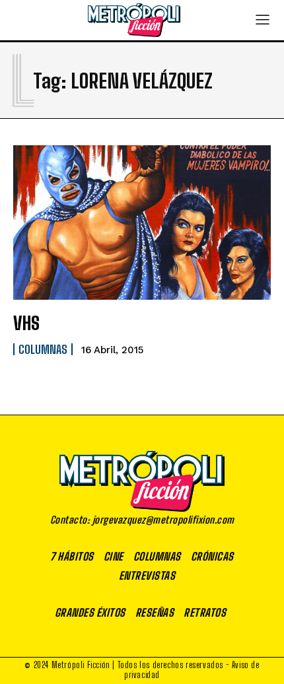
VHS (26, 323)
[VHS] (142, 222)
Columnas (42, 349)
